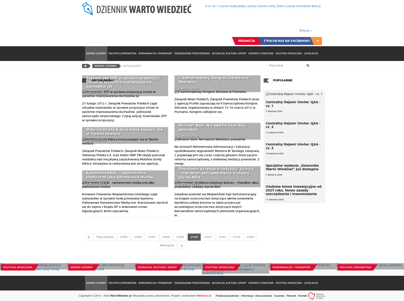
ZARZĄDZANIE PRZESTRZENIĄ (192, 53)
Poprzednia (104, 237)
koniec (182, 245)
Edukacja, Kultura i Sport (229, 53)
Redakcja (246, 41)
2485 (124, 237)
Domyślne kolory (308, 6)
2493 (236, 237)
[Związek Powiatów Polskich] (316, 295)
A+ (210, 6)
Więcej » (305, 30)
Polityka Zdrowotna (122, 53)
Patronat (291, 296)
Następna (167, 245)
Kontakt (302, 296)
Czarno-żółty (266, 6)
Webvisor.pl (204, 295)
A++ (215, 6)
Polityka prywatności (227, 296)
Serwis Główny (96, 53)
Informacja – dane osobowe (256, 296)
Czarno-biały (227, 6)
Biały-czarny (247, 6)
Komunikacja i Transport (155, 53)
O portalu (279, 296)
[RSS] (318, 41)
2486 (138, 237)
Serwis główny (81, 267)
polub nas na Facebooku (288, 41)
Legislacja (311, 53)
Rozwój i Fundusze (261, 53)
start (89, 237)
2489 (180, 237)
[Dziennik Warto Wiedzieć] (136, 8)
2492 (222, 237)
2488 (166, 237)
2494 (250, 237)
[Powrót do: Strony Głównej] (85, 66)
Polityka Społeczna (289, 53)
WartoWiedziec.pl (121, 295)
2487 (152, 237)
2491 (208, 237)
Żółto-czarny (285, 6)
